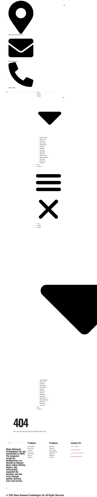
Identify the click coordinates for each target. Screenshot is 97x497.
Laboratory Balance (43, 137)
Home (38, 92)
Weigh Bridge (42, 152)
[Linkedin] (77, 9)
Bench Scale (42, 141)
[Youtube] (77, 3)
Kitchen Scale (42, 159)
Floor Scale (42, 146)
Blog (38, 164)
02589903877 (76, 446)
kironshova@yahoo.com (77, 456)
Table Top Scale (43, 139)
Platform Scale (43, 143)
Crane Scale (42, 163)
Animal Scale (42, 148)
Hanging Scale (42, 161)
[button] (48, 195)
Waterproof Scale (43, 155)
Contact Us (39, 166)
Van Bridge (42, 150)
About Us (39, 94)
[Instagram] (77, 5)
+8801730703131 (77, 450)
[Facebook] (77, 2)
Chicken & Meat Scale (44, 157)
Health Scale (42, 153)
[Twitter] (77, 7)
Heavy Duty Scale (43, 144)
